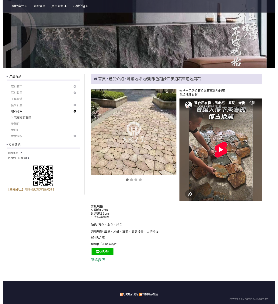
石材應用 (16, 86)
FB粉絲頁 (13, 153)
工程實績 (16, 99)
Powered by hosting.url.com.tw (248, 298)
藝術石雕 (16, 105)
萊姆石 (15, 130)
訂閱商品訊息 (150, 294)
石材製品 (16, 93)
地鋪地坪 (16, 111)
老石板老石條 (22, 117)
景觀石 (15, 124)
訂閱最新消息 (131, 294)
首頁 (102, 79)
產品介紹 (117, 79)
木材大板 (16, 136)
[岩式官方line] (102, 254)
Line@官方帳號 (16, 158)
